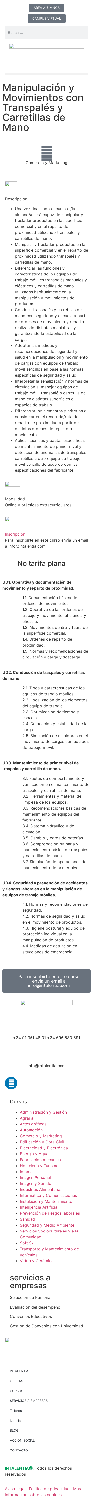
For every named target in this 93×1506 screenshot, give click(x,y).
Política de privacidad (49, 1488)
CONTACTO (19, 1450)
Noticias (16, 1421)
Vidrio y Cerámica (37, 1260)
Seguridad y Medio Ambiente (47, 1225)
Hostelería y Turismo (39, 1165)
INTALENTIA (19, 1371)
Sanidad (27, 1219)
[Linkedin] (11, 1083)
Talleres (16, 1411)
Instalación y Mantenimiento (46, 1201)
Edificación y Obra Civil (42, 1141)
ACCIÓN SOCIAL (22, 1440)
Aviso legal (15, 1488)
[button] (46, 74)
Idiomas (27, 1171)
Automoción (31, 1129)
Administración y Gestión (43, 1112)
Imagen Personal (35, 1177)
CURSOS (16, 1391)
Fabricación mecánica (40, 1159)
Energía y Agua (34, 1153)
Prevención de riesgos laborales (50, 1213)
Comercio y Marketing (46, 162)
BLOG (14, 1430)
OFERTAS (17, 1381)
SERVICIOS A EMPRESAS (29, 1401)
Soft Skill (28, 1242)
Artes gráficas (33, 1124)
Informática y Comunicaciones (48, 1195)
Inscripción (15, 534)
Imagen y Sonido (35, 1183)
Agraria (26, 1118)
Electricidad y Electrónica (44, 1147)
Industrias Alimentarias (41, 1189)
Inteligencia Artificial (39, 1207)
